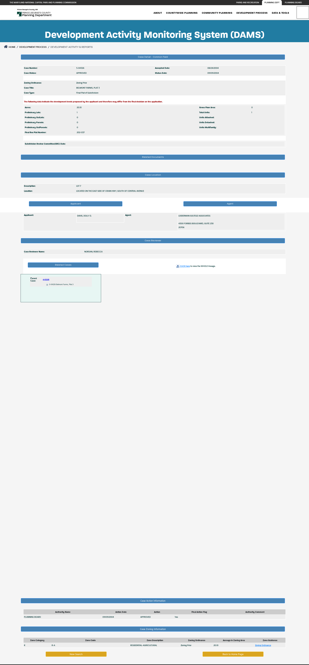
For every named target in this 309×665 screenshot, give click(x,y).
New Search (76, 654)
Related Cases (63, 265)
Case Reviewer (153, 240)
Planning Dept (271, 3)
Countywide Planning (182, 13)
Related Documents (153, 157)
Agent (230, 204)
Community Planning (217, 13)
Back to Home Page (233, 654)
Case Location (153, 175)
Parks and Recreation (247, 3)
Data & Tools (280, 13)
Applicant (75, 204)
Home (11, 47)
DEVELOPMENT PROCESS (33, 47)
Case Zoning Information (153, 629)
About (158, 13)
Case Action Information (152, 600)
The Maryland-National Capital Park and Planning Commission (43, 3)
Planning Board (293, 3)
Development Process (252, 13)
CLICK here (185, 266)
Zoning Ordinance (263, 645)
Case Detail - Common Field (153, 57)
